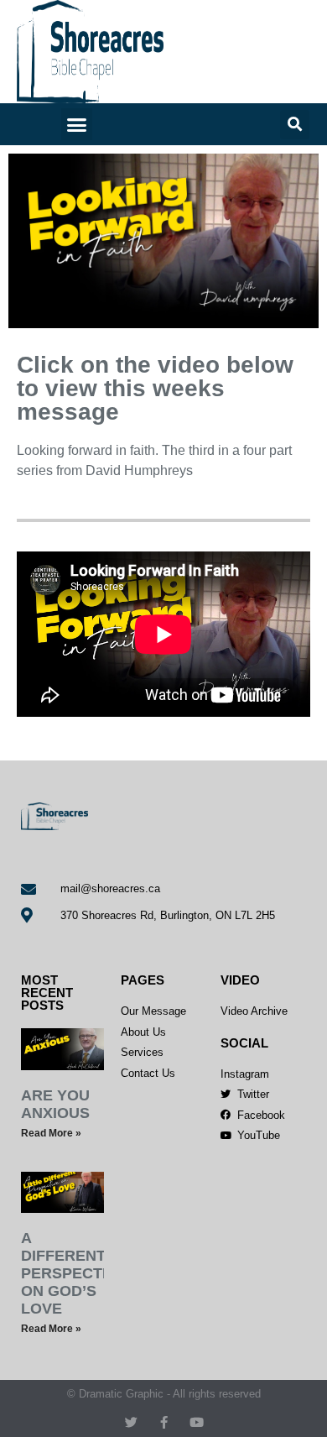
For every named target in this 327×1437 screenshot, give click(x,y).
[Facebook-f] (164, 1422)
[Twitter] (131, 1422)
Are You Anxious (55, 1104)
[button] (77, 124)
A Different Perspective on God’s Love (74, 1273)
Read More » (51, 1133)
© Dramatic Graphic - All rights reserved (164, 1393)
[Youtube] (196, 1422)
